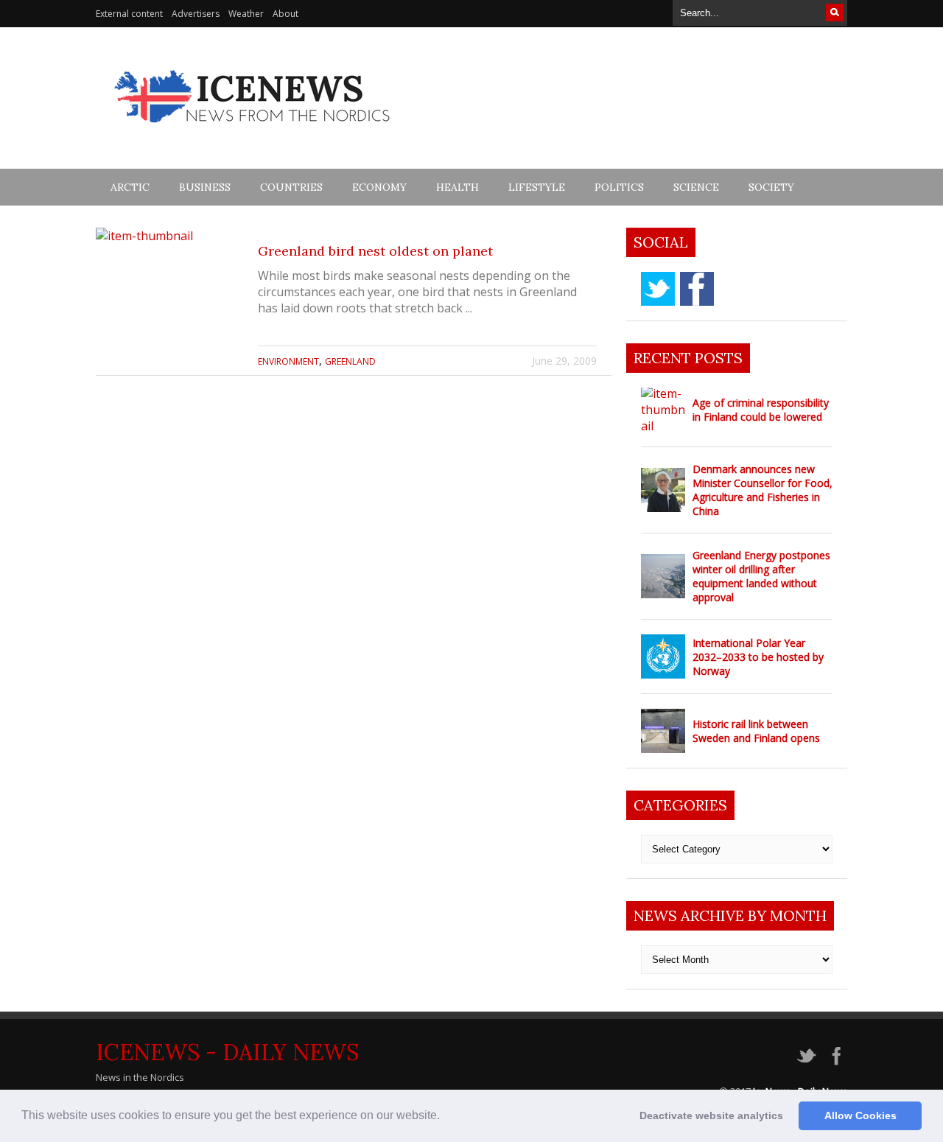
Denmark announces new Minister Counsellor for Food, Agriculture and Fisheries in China (762, 490)
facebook (697, 289)
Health (457, 187)
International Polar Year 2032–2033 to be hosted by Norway (758, 657)
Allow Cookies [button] (860, 1115)
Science (696, 187)
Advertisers (196, 13)
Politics (619, 187)
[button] (445, 1117)
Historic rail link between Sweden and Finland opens (756, 731)
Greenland (350, 361)
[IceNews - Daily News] (253, 131)
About (285, 13)
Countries (291, 187)
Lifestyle (536, 187)
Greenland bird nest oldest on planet (375, 250)
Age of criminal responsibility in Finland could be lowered (761, 410)
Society (771, 187)
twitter (658, 289)
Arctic (130, 187)
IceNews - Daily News (227, 1052)
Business (205, 187)
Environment (288, 361)
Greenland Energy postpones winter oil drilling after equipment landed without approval (761, 576)
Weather (246, 13)
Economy (379, 187)
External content (129, 13)
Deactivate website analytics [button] (711, 1115)
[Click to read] (169, 301)
